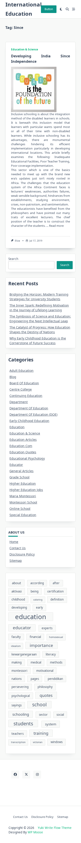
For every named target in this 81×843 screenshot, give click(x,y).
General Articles (21, 471)
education (30, 616)
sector (43, 715)
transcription (18, 742)
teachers (17, 734)
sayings (16, 705)
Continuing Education (25, 395)
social (60, 715)
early (39, 607)
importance (41, 645)
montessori (19, 671)
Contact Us (17, 548)
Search (13, 259)
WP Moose (35, 832)
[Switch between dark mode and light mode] (61, 9)
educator (22, 628)
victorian (38, 742)
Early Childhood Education (29, 421)
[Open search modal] (67, 9)
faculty (16, 637)
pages (35, 679)
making (16, 662)
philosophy (45, 687)
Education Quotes (22, 452)
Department (18, 402)
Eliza (17, 240)
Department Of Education (28, 408)
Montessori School (23, 502)
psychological (20, 696)
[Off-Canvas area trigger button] (74, 9)
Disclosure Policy (22, 554)
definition (57, 599)
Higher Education (22, 483)
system (50, 724)
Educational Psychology (27, 458)
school (39, 704)
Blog (12, 377)
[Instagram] (37, 774)
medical (36, 662)
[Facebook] (15, 774)
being (34, 591)
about (16, 583)
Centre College (20, 389)
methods (56, 662)
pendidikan (55, 679)
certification (55, 591)
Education (17, 427)
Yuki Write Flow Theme (55, 828)
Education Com (20, 446)
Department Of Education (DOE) (33, 414)
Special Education (22, 515)
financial (35, 637)
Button (49, 9)
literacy (51, 654)
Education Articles (23, 439)
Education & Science (24, 49)
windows (57, 742)
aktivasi (16, 591)
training (41, 733)
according (37, 583)
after (56, 583)
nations (16, 679)
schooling (20, 714)
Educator (16, 465)
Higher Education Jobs (26, 490)
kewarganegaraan (24, 654)
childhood (18, 599)
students (23, 723)
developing (19, 607)
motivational (44, 671)
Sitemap (15, 560)
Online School (19, 508)
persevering (20, 687)
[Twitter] (26, 774)
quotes (46, 695)
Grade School (19, 477)
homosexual (56, 637)
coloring (38, 599)
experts (47, 628)
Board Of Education (24, 383)
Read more (56, 226)
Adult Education (21, 370)
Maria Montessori (22, 496)
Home (13, 542)
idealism (16, 646)
